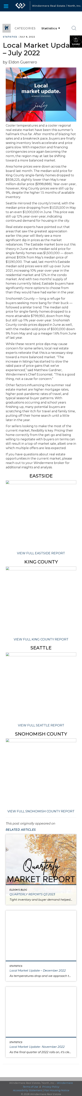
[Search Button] (74, 28)
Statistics (10, 37)
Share (76, 44)
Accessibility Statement (27, 1090)
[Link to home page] (20, 5)
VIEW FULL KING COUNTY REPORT (41, 639)
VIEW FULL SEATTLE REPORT (41, 725)
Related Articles (21, 829)
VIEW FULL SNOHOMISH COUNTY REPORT (41, 811)
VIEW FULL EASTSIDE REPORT (41, 553)
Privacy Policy (50, 1086)
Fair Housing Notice (56, 1090)
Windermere (65, 1082)
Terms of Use (30, 1086)
